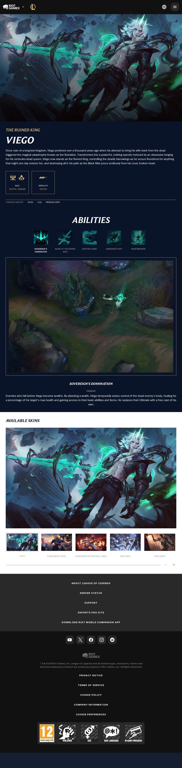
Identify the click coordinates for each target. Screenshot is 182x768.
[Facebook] (91, 640)
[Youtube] (70, 640)
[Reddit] (112, 640)
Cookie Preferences (91, 714)
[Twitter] (80, 640)
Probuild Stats (53, 202)
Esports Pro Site (91, 612)
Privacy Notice (91, 675)
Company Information (91, 704)
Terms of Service (91, 685)
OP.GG (30, 202)
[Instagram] (102, 640)
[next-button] (173, 565)
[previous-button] (166, 565)
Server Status (91, 593)
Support (91, 602)
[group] (89, 242)
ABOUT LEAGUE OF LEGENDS (91, 583)
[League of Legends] (32, 6)
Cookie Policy (91, 694)
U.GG (39, 202)
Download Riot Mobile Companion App (91, 622)
